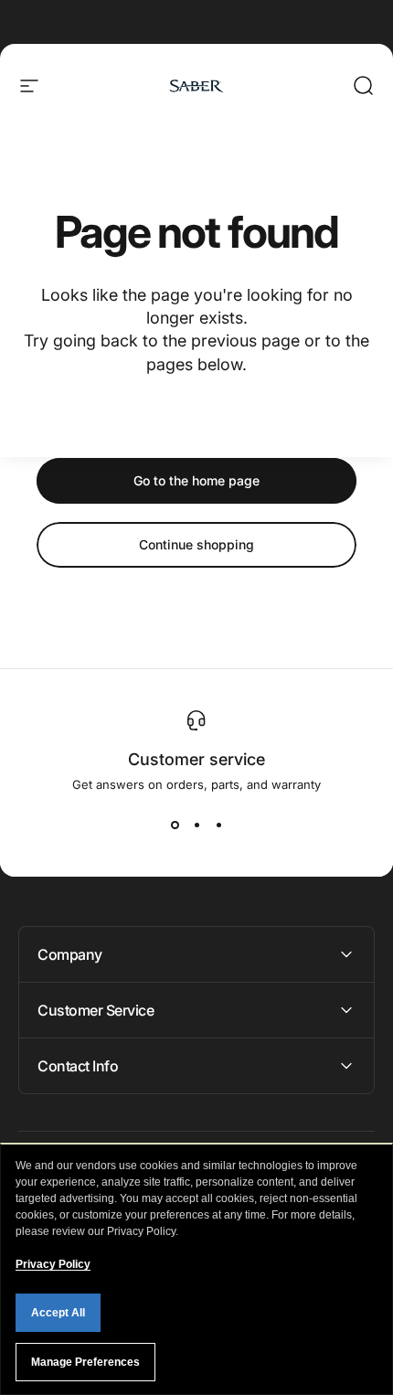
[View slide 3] (218, 825)
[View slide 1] (175, 825)
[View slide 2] (196, 825)
